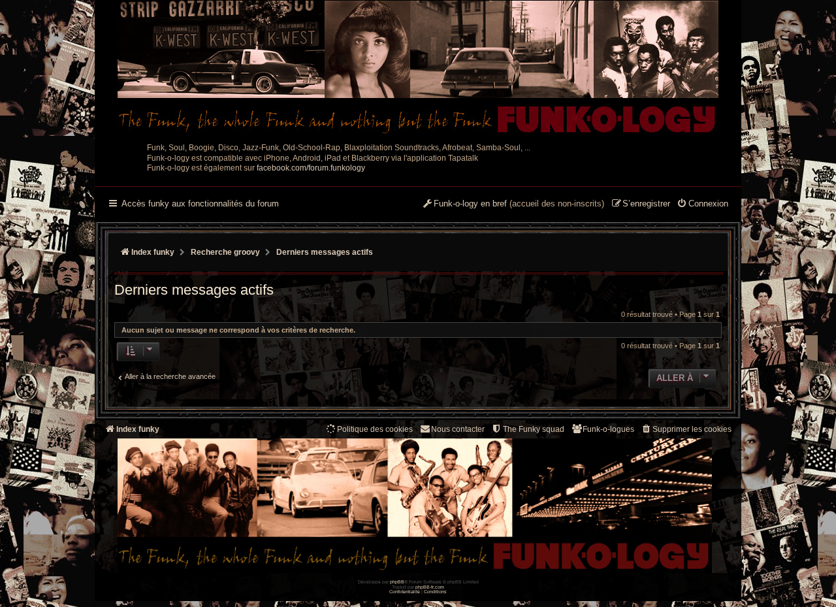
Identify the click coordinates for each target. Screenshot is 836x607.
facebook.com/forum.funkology (311, 167)
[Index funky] (418, 69)
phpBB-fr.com (429, 587)
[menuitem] (702, 204)
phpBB (397, 582)
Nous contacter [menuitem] (458, 429)
